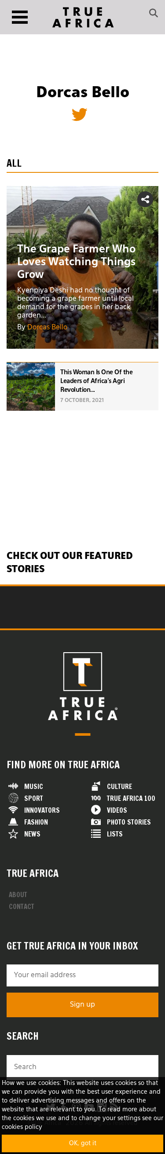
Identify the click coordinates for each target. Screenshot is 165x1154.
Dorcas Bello (47, 327)
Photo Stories (129, 822)
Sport (33, 798)
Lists (115, 834)
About (18, 894)
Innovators (42, 810)
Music (33, 786)
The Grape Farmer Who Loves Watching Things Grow (76, 262)
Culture (119, 786)
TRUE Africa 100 (131, 798)
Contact (21, 906)
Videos (117, 810)
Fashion (36, 822)
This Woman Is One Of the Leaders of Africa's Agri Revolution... (96, 381)
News (32, 834)
